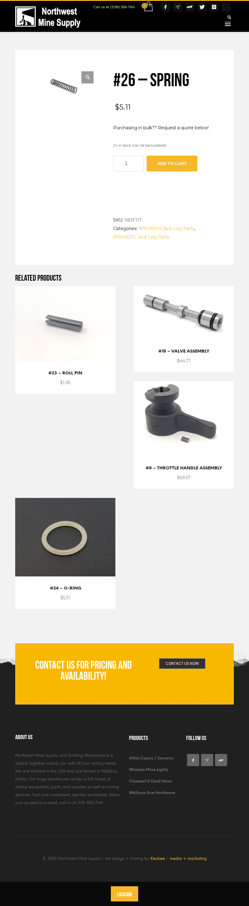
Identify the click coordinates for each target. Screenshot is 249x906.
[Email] (177, 7)
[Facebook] (165, 7)
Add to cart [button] (51, 379)
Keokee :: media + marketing (179, 858)
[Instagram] (214, 7)
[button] (87, 77)
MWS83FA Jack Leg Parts (166, 228)
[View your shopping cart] (148, 7)
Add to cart (172, 163)
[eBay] (189, 7)
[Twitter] (201, 7)
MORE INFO (81, 379)
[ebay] (221, 760)
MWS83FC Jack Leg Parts (141, 237)
